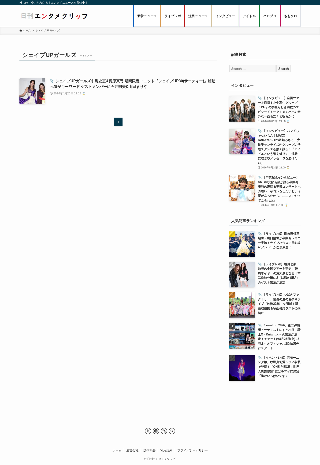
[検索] (172, 431)
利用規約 (166, 450)
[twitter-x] (148, 431)
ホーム (117, 450)
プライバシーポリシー (192, 450)
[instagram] (156, 431)
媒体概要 (149, 450)
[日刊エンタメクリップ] (54, 16)
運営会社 (132, 450)
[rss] (164, 431)
